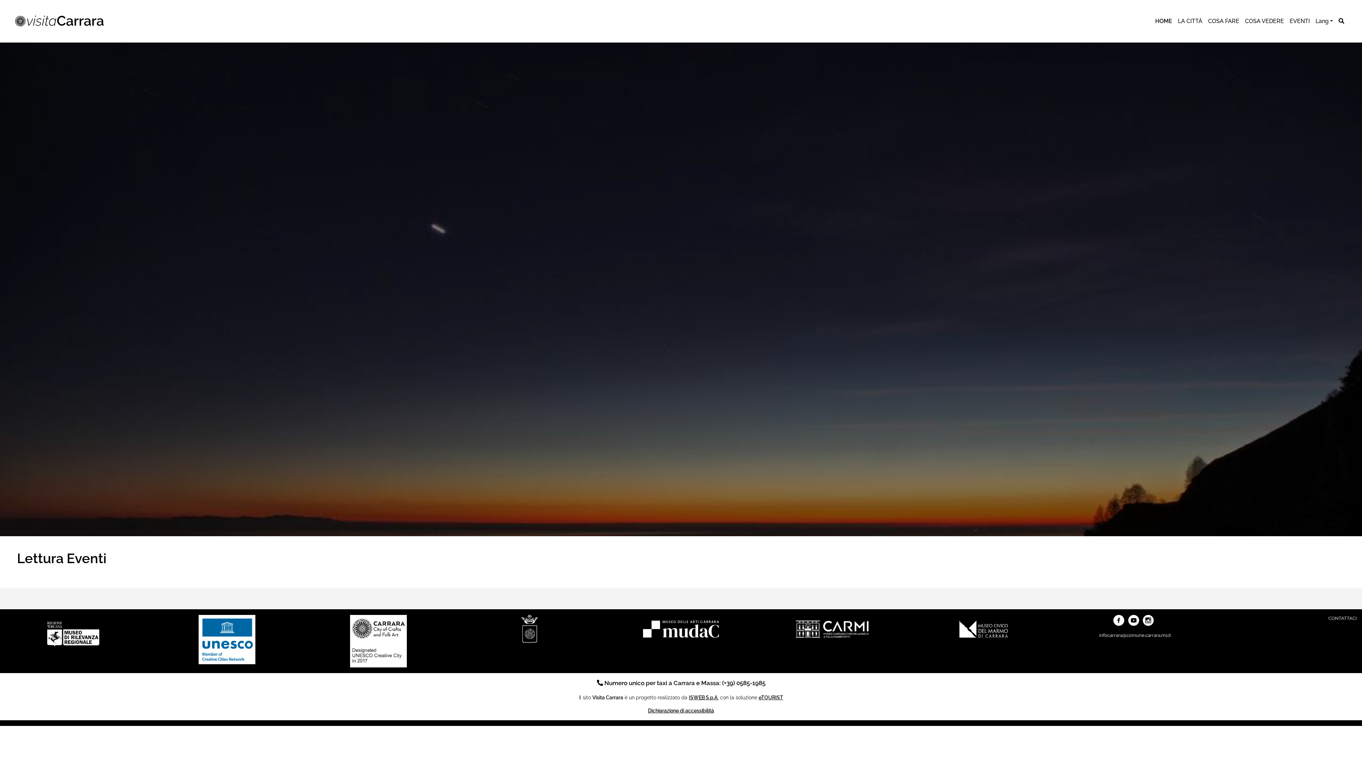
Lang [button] (1322, 21)
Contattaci (1342, 618)
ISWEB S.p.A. (704, 697)
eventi (1300, 21)
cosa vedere (1264, 21)
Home (1163, 21)
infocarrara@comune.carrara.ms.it (1135, 635)
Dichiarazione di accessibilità (681, 710)
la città (1190, 21)
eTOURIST (771, 697)
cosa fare (1223, 21)
